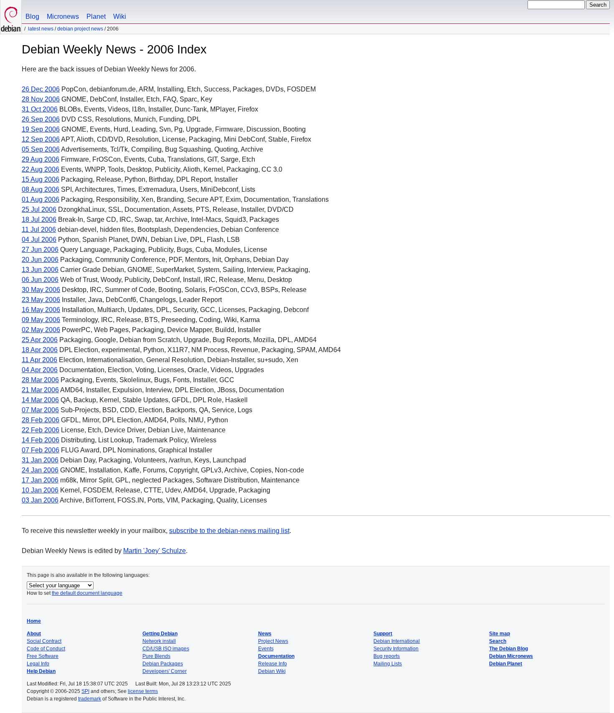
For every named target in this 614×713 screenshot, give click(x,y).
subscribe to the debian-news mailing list (229, 530)
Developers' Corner (164, 671)
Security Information (396, 649)
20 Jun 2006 (40, 259)
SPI (85, 691)
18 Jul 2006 (39, 219)
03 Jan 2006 (40, 500)
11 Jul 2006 (39, 229)
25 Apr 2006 (40, 339)
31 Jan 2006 (40, 460)
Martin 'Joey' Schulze (154, 550)
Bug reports (386, 656)
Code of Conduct (46, 649)
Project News (273, 641)
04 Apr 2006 (40, 369)
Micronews (63, 16)
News (264, 634)
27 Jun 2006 (40, 249)
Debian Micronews (511, 656)
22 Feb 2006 (40, 430)
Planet (96, 16)
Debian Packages (162, 664)
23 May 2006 (41, 299)
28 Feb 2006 (40, 420)
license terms (143, 691)
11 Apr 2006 (39, 359)
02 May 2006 (41, 329)
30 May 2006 (41, 289)
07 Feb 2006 (40, 450)
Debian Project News (80, 29)
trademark (89, 699)
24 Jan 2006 (40, 470)
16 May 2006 (41, 309)
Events (266, 649)
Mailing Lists (387, 664)
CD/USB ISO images (165, 649)
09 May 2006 (41, 319)
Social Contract (44, 641)
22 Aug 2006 (40, 169)
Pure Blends (156, 656)
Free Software (42, 656)
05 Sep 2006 (41, 149)
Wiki (119, 16)
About (34, 634)
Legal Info (38, 664)
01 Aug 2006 (40, 199)
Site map (499, 634)
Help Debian (41, 671)
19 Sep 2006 (41, 129)
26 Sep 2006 (41, 119)
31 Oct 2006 (40, 109)
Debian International (396, 641)
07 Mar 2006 (40, 410)
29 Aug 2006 (40, 159)
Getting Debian (160, 634)
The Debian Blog (508, 649)
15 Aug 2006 (40, 179)
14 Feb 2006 (40, 440)
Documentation (276, 656)
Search (497, 641)
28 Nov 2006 (41, 99)
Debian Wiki (272, 671)
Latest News (40, 29)
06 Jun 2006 (40, 279)
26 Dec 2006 (41, 89)
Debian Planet (505, 664)
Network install (159, 641)
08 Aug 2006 (40, 189)
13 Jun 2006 (40, 269)
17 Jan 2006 (40, 480)
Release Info (272, 664)
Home (34, 621)
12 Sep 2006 (41, 139)
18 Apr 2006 (40, 349)
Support (382, 634)
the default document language (87, 593)
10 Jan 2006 (40, 490)
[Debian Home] (10, 17)
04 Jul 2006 (39, 239)
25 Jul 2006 (39, 209)
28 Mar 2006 (40, 379)
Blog (32, 16)
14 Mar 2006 (40, 399)
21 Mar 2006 (40, 389)
